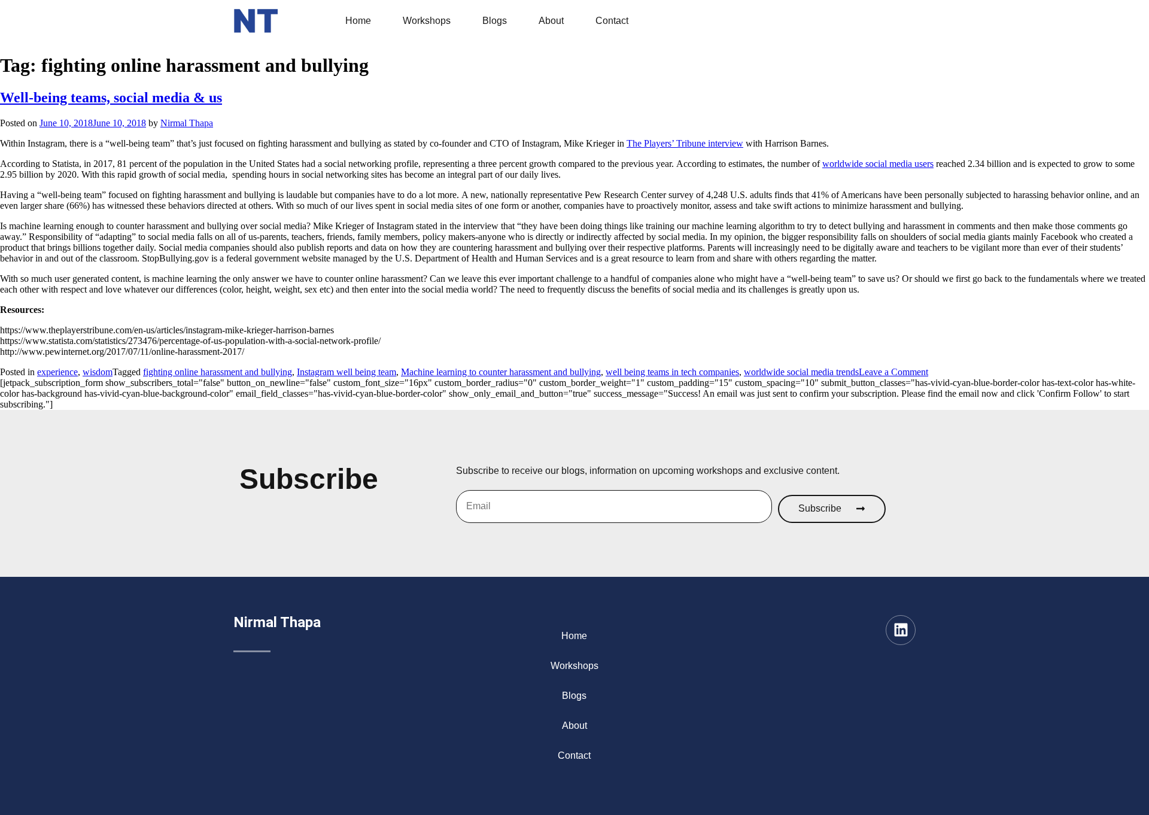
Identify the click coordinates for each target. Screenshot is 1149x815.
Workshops (427, 21)
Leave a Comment (893, 372)
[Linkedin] (901, 630)
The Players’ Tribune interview (685, 143)
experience (57, 372)
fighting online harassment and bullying (217, 372)
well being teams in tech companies (672, 372)
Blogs (494, 21)
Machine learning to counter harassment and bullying (501, 372)
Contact (611, 21)
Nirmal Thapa (186, 123)
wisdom (98, 372)
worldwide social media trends (801, 372)
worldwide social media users (878, 164)
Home (358, 21)
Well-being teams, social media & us (111, 97)
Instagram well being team (346, 372)
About (551, 21)
